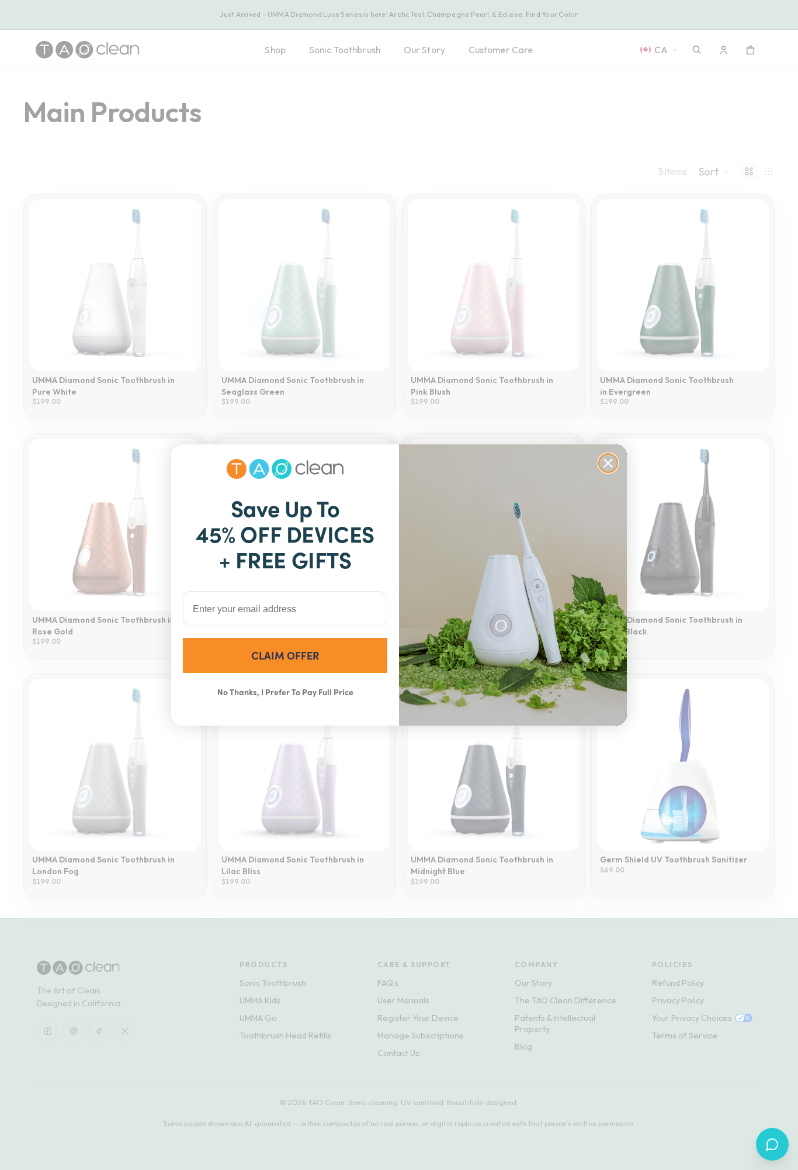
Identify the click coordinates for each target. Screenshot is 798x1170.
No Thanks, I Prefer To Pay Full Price (285, 692)
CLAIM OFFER (285, 655)
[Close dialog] (608, 463)
